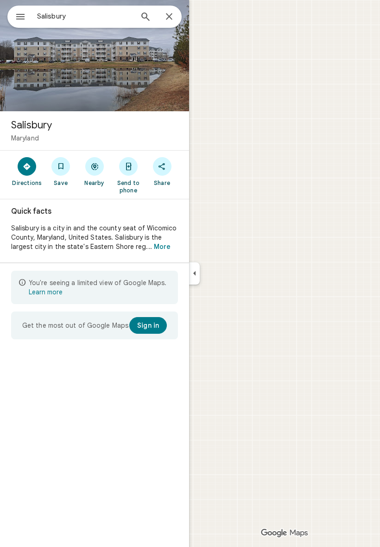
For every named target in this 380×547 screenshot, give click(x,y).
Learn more (46, 292)
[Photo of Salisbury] (94, 55)
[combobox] (85, 16)
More (162, 246)
